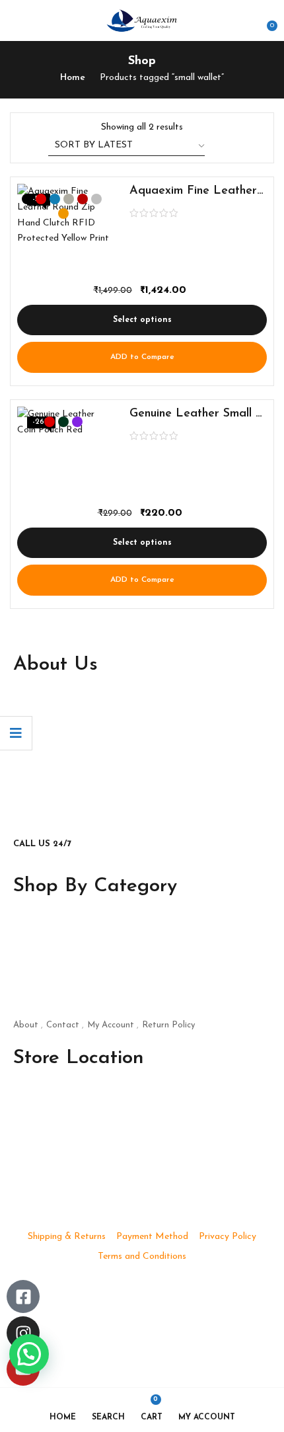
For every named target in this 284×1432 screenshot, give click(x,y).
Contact (62, 1025)
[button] (265, 21)
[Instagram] (23, 1332)
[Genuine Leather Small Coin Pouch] (63, 453)
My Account (110, 1025)
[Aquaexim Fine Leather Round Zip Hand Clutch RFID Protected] (63, 230)
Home (72, 78)
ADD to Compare (142, 357)
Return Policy (168, 1025)
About (25, 1025)
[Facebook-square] (23, 1296)
